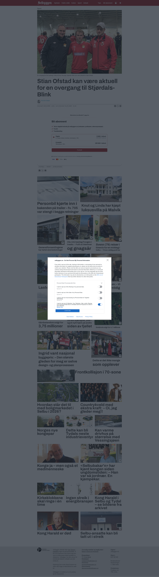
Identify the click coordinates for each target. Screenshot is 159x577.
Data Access (79, 316)
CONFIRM (68, 310)
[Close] (108, 260)
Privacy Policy (89, 316)
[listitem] (79, 283)
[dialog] (79, 288)
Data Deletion (70, 316)
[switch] (100, 287)
